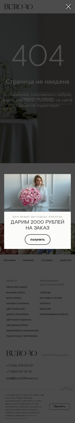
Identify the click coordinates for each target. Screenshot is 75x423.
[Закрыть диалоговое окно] (68, 6)
